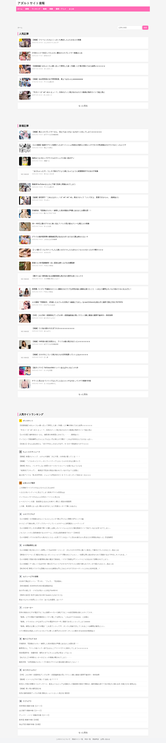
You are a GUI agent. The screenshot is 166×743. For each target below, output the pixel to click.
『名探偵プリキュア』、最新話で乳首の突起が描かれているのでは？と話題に (49, 470)
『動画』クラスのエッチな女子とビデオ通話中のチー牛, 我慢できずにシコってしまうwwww (54, 622)
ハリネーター (28, 608)
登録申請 (95, 739)
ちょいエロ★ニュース (31, 452)
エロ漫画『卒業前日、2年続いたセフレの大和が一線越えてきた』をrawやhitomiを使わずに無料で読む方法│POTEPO (77, 302)
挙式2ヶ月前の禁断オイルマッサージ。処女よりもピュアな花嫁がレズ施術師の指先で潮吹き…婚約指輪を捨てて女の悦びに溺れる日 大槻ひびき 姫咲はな (77, 684)
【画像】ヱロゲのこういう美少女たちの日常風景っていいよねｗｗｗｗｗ (60, 354)
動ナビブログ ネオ (50, 213)
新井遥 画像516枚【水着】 (29, 720)
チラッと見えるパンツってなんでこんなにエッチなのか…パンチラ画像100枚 (61, 381)
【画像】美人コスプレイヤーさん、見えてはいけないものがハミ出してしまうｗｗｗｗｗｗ (67, 132)
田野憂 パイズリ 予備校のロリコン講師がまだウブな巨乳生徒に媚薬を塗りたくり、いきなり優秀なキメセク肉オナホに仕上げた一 (81, 289)
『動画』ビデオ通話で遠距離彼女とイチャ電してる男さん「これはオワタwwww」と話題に (54, 617)
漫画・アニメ (61, 9)
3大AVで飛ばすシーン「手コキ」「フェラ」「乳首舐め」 (41, 581)
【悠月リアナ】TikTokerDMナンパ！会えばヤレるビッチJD (55, 368)
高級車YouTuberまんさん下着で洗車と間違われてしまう (54, 184)
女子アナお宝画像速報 (51, 134)
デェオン (47, 200)
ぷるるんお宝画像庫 (50, 239)
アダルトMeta (48, 265)
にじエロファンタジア (51, 42)
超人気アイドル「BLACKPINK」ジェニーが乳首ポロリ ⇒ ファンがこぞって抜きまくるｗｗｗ (55, 475)
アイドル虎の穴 (49, 82)
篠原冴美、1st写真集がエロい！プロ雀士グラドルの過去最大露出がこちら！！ (49, 662)
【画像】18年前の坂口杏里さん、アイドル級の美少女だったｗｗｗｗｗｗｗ (61, 341)
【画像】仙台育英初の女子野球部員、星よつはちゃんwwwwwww (57, 79)
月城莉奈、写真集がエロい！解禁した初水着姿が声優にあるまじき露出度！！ (62, 210)
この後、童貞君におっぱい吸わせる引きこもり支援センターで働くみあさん (48, 506)
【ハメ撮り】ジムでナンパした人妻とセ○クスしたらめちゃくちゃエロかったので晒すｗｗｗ (67, 250)
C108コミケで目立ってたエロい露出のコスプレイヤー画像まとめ (57, 53)
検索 (145, 28)
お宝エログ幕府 (29, 483)
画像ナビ (47, 161)
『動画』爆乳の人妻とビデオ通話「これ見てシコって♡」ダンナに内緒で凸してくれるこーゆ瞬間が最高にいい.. (62, 626)
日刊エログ (47, 56)
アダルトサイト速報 (31, 3)
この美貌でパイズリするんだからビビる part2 (36, 488)
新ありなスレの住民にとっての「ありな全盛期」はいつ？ (41, 600)
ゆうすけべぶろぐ (49, 318)
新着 (27, 9)
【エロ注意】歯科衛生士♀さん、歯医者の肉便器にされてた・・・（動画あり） (49, 434)
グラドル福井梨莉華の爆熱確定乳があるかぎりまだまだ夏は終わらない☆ (60, 237)
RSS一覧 (88, 739)
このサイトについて (63, 739)
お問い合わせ (105, 739)
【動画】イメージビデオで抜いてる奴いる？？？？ (38, 679)
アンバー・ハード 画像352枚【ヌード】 (34, 715)
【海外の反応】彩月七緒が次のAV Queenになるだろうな (41, 595)
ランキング (36, 9)
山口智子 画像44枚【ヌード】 (30, 710)
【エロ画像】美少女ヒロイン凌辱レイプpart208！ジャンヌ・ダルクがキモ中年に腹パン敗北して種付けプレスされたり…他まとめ (69, 550)
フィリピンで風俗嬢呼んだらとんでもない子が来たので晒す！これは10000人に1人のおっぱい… (56, 439)
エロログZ (47, 252)
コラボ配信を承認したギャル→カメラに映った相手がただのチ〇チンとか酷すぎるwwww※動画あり (57, 631)
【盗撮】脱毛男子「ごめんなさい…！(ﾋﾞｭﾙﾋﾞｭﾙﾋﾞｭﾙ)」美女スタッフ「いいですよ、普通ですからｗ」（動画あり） (76, 197)
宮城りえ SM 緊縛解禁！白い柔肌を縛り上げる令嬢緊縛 (53, 263)
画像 (51, 9)
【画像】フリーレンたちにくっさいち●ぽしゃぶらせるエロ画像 (56, 40)
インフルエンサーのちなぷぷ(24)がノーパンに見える (39, 497)
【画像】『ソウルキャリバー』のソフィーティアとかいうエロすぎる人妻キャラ (49, 461)
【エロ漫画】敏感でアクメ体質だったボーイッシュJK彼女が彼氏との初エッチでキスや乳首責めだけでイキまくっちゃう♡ (79, 145)
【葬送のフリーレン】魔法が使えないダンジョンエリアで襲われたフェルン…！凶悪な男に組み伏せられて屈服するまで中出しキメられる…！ (73, 555)
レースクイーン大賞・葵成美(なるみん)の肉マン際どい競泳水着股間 (45, 501)
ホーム (19, 9)
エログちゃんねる (49, 305)
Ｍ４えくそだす (49, 174)
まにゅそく (47, 331)
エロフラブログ (29, 514)
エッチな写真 (48, 370)
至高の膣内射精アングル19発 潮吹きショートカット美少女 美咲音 (44, 693)
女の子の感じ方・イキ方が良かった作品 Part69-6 (38, 590)
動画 (45, 9)
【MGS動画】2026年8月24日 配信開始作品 (36, 586)
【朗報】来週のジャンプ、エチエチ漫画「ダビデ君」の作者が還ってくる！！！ (49, 456)
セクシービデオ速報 (30, 576)
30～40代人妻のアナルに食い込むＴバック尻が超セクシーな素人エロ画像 (60, 223)
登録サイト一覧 (77, 739)
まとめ (71, 9)
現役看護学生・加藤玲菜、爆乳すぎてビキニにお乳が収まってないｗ (45, 653)
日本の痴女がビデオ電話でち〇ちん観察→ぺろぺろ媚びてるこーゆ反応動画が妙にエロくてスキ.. (56, 612)
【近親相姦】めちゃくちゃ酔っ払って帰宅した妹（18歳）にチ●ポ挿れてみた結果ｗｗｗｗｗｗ (68, 66)
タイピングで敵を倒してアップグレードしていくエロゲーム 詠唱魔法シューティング (51, 523)
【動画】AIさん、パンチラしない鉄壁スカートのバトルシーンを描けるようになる (50, 466)
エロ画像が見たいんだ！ (52, 279)
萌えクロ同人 (48, 148)
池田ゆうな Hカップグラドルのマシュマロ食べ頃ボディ (53, 158)
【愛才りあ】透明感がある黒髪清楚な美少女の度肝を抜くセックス (57, 276)
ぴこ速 (46, 357)
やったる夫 (47, 226)
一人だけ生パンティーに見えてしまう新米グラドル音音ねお (42, 492)
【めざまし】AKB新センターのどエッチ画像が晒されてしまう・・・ (45, 657)
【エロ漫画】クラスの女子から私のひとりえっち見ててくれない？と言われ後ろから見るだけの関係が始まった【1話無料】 (66, 537)
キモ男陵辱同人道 (30, 545)
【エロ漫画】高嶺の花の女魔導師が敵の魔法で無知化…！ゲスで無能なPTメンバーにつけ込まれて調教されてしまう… (64, 559)
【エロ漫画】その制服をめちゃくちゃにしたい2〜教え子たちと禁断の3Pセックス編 (51, 519)
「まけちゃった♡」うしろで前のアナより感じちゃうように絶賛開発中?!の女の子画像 (65, 171)
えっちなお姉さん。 (50, 383)
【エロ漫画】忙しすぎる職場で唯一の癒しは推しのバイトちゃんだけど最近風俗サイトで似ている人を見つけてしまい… (65, 528)
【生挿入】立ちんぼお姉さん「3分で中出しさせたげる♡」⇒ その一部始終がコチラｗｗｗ (54, 444)
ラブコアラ (27, 701)
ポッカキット (48, 69)
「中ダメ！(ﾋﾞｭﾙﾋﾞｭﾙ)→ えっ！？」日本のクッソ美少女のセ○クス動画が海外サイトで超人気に (68, 92)
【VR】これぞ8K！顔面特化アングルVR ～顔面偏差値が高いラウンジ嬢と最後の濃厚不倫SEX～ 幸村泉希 (72, 315)
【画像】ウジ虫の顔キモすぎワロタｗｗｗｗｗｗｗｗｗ (53, 328)
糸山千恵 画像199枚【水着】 (30, 724)
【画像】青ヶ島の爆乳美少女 (30, 688)
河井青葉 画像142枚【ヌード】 (31, 706)
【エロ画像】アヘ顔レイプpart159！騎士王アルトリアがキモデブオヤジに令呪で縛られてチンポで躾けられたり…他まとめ (66, 564)
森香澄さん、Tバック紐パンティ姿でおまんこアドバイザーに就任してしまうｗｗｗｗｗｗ (53, 648)
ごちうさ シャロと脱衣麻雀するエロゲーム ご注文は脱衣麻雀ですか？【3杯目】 (50, 533)
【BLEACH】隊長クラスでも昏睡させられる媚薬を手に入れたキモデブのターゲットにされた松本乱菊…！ (59, 568)
